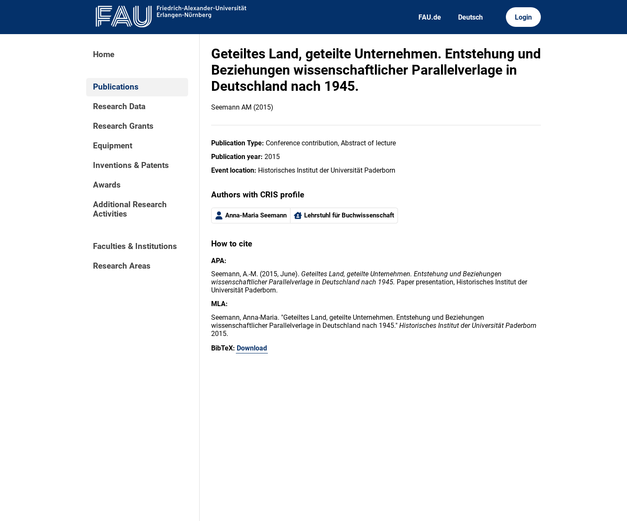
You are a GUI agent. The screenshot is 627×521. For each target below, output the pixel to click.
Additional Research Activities (130, 209)
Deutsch (470, 17)
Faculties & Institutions (135, 246)
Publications (116, 87)
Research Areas (122, 266)
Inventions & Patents (131, 165)
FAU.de (429, 17)
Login (523, 17)
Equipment (112, 146)
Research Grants (123, 126)
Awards (107, 185)
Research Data (119, 106)
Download (252, 348)
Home (103, 54)
